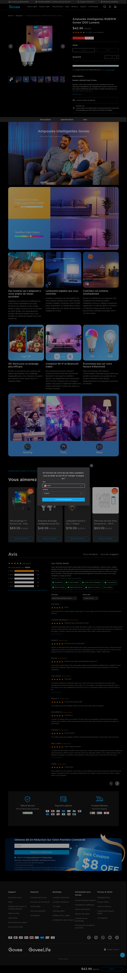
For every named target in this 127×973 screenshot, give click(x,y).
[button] (63, 486)
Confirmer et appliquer (63, 499)
